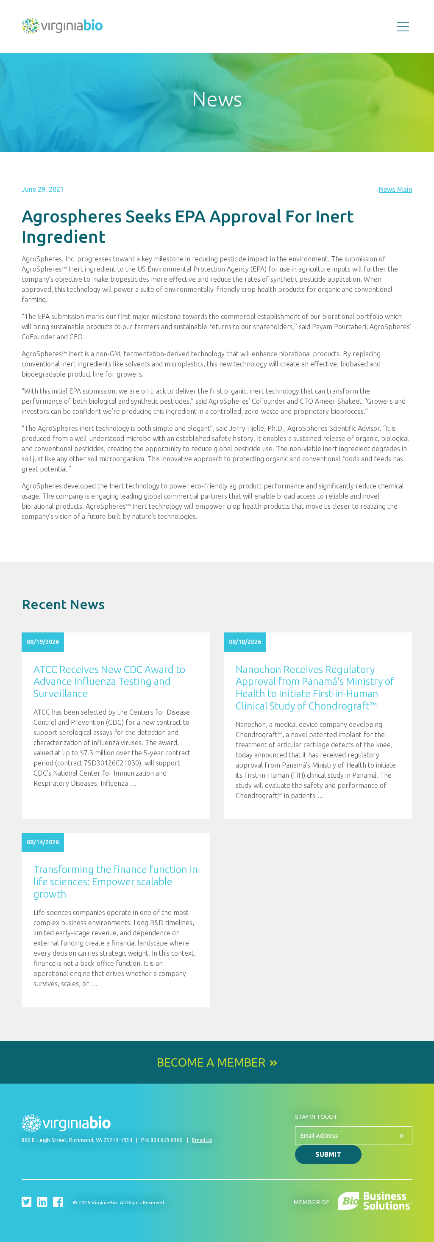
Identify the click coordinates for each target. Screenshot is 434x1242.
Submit (328, 1154)
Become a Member (211, 1062)
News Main (395, 189)
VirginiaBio (62, 27)
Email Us (202, 1140)
